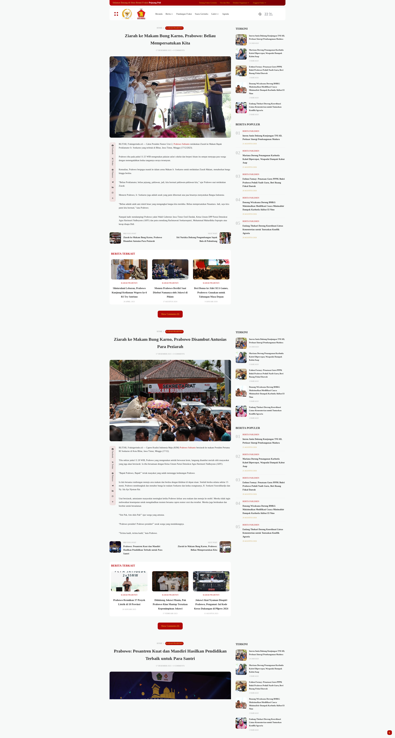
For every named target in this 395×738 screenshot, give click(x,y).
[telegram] (113, 182)
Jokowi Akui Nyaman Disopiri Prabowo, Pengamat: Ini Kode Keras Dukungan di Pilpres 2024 (211, 604)
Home (159, 28)
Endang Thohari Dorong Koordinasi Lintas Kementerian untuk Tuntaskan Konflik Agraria (265, 107)
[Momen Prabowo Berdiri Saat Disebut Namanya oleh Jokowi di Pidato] (170, 269)
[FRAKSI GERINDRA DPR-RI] (136, 14)
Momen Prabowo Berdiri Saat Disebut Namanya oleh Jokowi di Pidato (170, 292)
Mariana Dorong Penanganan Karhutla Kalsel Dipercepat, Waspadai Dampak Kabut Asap (266, 53)
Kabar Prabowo (174, 28)
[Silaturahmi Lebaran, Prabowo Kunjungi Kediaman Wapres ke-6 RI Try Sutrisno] (129, 269)
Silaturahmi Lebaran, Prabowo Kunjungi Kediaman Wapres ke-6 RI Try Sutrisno (129, 292)
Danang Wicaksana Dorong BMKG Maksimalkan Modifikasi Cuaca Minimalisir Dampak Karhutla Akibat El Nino (263, 206)
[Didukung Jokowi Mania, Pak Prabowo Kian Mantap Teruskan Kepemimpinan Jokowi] (170, 581)
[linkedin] (113, 187)
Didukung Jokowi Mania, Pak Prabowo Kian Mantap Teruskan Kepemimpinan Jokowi (170, 604)
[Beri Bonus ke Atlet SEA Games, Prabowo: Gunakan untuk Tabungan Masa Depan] (211, 269)
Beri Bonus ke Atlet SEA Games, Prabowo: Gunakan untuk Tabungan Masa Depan (211, 292)
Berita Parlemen (251, 131)
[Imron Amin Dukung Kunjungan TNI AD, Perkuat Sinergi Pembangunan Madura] (241, 39)
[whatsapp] (113, 193)
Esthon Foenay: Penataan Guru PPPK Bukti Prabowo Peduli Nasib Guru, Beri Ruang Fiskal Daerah (266, 70)
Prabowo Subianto (182, 144)
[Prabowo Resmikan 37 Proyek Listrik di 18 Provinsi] (129, 581)
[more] (112, 198)
